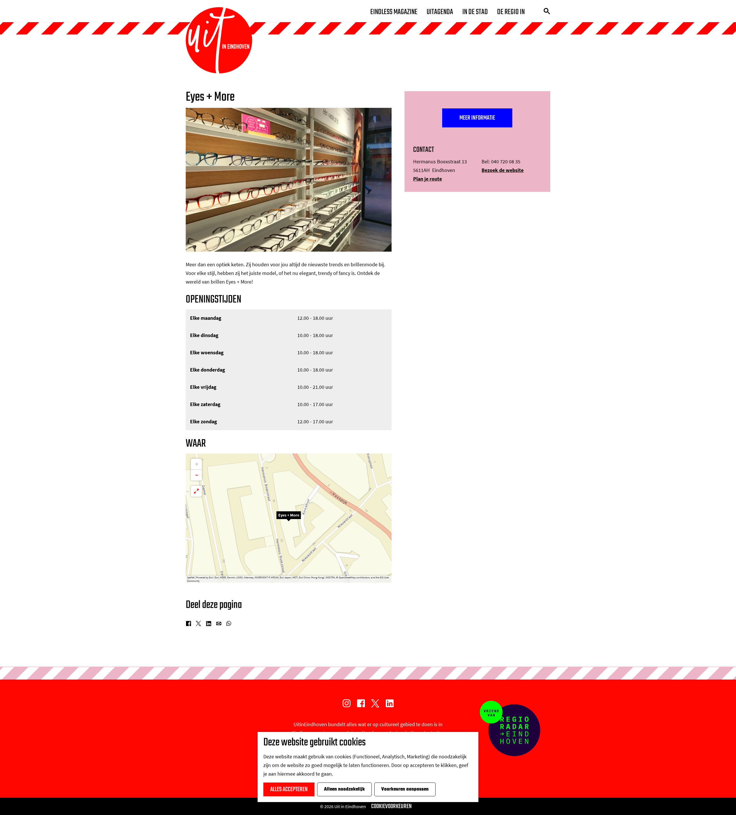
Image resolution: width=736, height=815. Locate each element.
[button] (288, 518)
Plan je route (427, 178)
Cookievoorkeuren (391, 806)
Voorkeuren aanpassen (405, 789)
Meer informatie (477, 118)
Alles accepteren (289, 789)
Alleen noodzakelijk (344, 789)
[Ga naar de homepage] (219, 40)
